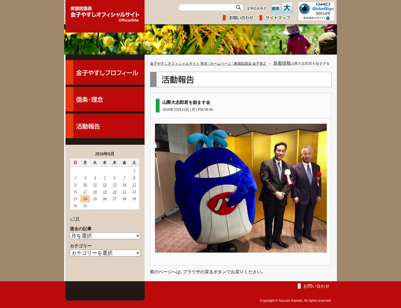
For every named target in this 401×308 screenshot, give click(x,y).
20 (114, 191)
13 (114, 184)
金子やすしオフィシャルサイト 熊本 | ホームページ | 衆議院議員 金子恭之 (208, 64)
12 (105, 184)
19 (105, 191)
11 (95, 184)
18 (95, 191)
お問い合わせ (316, 286)
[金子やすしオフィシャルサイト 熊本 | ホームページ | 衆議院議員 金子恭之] (105, 12)
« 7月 (75, 219)
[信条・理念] (105, 99)
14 (124, 184)
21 (124, 191)
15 (134, 184)
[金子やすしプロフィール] (105, 72)
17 (85, 191)
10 (85, 184)
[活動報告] (105, 126)
